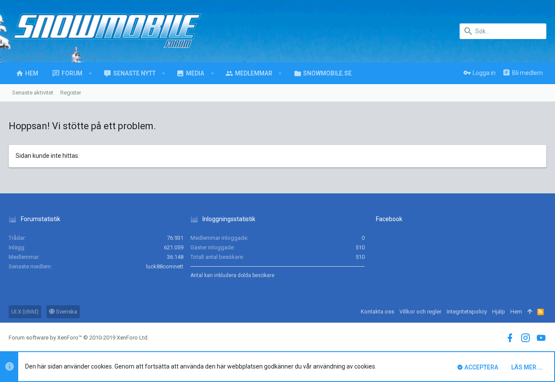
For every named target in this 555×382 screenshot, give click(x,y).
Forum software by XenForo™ (79, 337)
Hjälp (498, 311)
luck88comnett (164, 266)
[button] (90, 73)
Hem (516, 311)
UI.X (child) (25, 311)
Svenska (66, 311)
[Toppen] (530, 311)
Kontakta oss (377, 311)
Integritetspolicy (467, 311)
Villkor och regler (420, 311)
